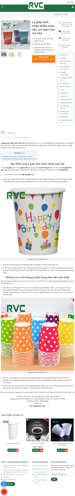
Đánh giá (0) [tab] (11, 133)
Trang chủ (57, 14)
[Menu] (2, 7)
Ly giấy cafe (64, 93)
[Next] (27, 35)
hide (22, 153)
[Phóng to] (3, 47)
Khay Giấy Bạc (65, 83)
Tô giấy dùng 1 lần (66, 99)
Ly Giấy (65, 14)
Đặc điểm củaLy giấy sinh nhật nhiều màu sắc (17, 156)
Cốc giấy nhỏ (64, 55)
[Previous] (3, 35)
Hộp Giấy (63, 58)
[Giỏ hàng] (73, 7)
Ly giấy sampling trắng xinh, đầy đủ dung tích (62, 444)
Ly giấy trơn (64, 96)
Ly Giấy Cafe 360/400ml (37, 443)
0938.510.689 (70, 2)
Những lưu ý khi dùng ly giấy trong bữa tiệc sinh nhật (19, 159)
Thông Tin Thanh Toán (41, 469)
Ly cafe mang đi (65, 87)
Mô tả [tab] (3, 133)
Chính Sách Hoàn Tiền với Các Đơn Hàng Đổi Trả (41, 474)
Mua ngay (11, 450)
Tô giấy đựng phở (66, 103)
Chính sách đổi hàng (40, 466)
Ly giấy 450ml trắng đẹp (12, 443)
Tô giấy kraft (64, 117)
